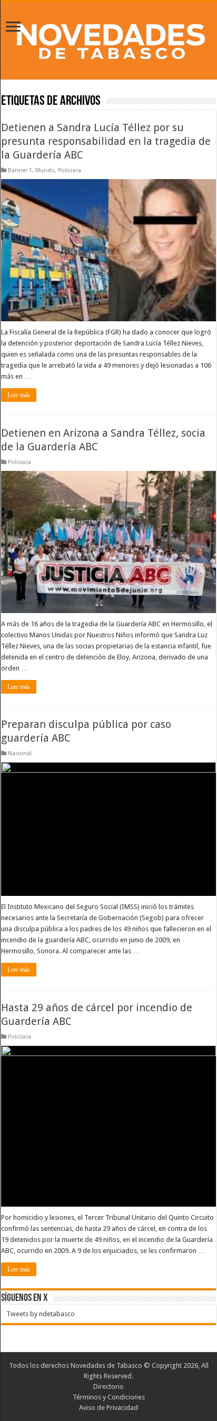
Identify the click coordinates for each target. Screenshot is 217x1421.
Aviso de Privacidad (108, 1408)
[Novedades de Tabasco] (108, 38)
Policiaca (69, 170)
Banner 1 (20, 170)
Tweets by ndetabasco (40, 1314)
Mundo (45, 170)
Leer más (18, 395)
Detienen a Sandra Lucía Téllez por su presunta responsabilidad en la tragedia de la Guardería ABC (106, 141)
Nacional (20, 753)
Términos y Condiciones (109, 1397)
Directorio (108, 1386)
